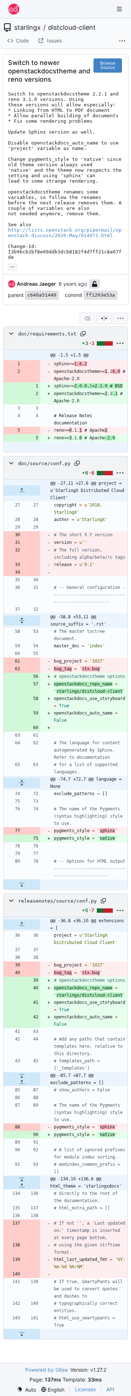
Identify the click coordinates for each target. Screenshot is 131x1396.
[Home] (14, 9)
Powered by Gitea (46, 1370)
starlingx (27, 27)
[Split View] (104, 318)
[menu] (120, 318)
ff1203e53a (100, 295)
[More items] (122, 41)
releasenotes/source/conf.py (57, 901)
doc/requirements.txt (47, 334)
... (12, 266)
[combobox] (87, 318)
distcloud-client (72, 27)
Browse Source (107, 65)
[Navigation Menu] (120, 9)
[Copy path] (83, 334)
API (110, 1389)
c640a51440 (41, 295)
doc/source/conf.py (44, 463)
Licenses (85, 1389)
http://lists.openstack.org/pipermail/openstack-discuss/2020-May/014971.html (65, 232)
